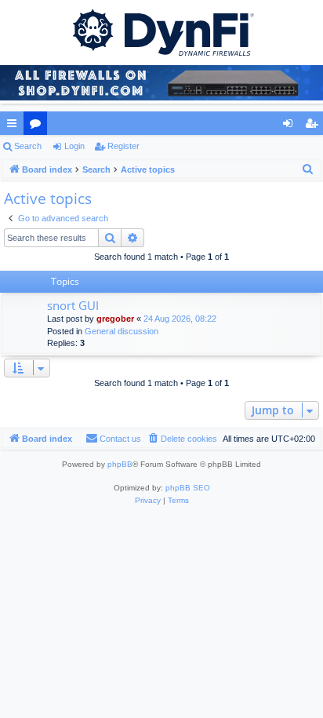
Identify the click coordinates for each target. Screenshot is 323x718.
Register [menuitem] (314, 126)
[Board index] (161, 31)
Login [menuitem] (290, 126)
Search (28, 146)
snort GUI (73, 305)
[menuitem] (308, 169)
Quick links (15, 126)
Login (74, 146)
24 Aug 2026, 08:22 (179, 318)
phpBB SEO (187, 487)
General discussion (121, 331)
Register (123, 146)
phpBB (119, 464)
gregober (115, 318)
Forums (38, 126)
